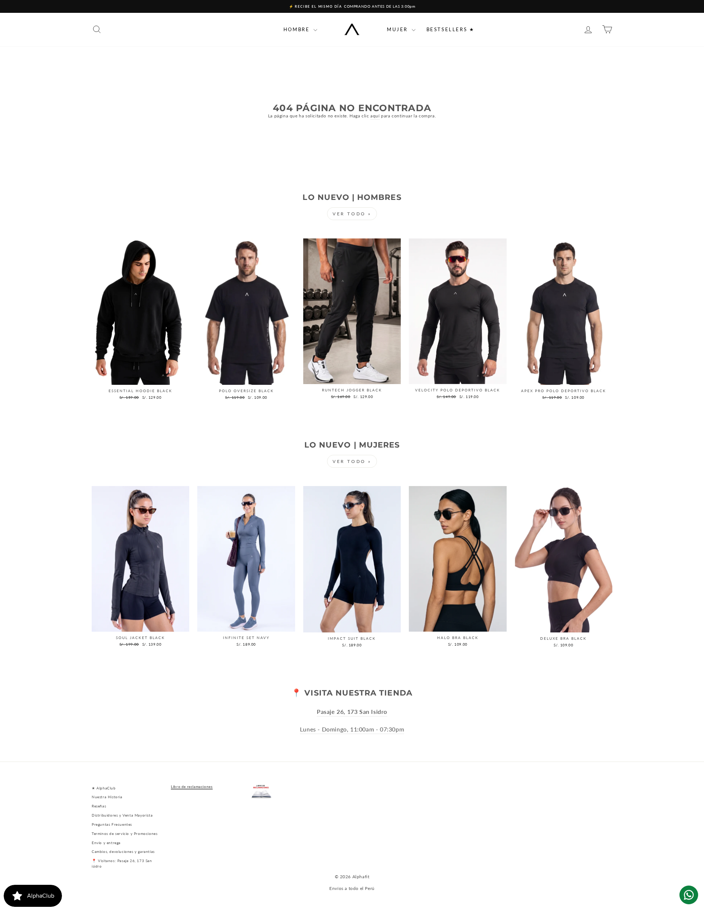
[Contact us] (688, 895)
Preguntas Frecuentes (112, 824)
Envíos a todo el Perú (352, 888)
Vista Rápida (140, 377)
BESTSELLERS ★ (450, 29)
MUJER (398, 29)
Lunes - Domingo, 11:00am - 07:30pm (352, 729)
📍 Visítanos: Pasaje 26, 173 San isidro (122, 863)
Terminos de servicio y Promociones (124, 833)
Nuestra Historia (107, 797)
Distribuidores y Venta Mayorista (122, 815)
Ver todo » (352, 213)
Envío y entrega (106, 842)
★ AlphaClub (104, 788)
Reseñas (99, 806)
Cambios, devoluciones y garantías (123, 851)
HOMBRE (297, 29)
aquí (375, 115)
